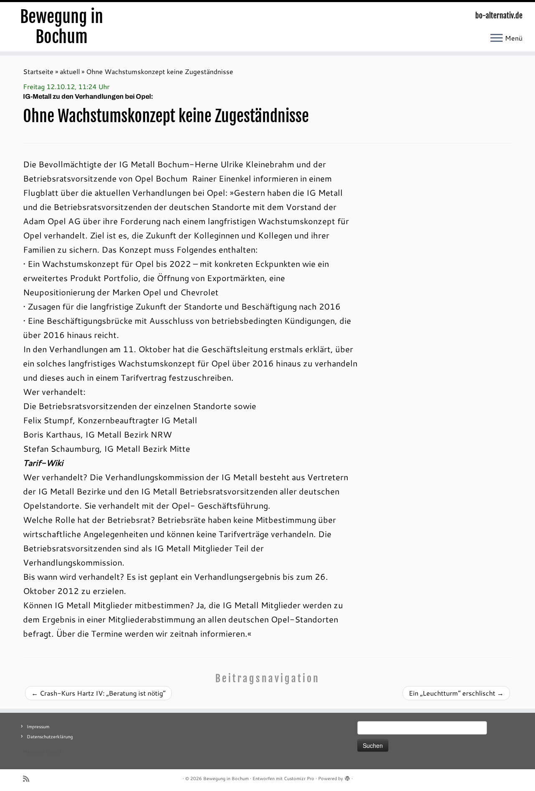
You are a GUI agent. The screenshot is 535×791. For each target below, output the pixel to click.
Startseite (38, 71)
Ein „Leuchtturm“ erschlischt (456, 693)
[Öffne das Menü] (496, 38)
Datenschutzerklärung (50, 736)
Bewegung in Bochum (61, 27)
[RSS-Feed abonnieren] (29, 778)
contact (53, 751)
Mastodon (33, 751)
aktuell (70, 71)
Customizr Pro (299, 778)
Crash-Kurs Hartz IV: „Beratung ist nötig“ (98, 693)
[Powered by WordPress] (347, 777)
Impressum (38, 726)
